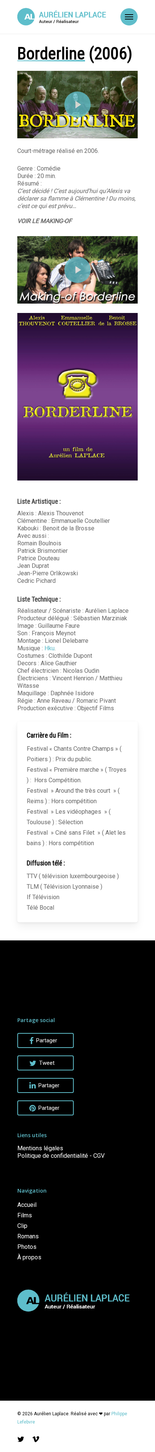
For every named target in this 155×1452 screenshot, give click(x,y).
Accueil (26, 1204)
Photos (26, 1246)
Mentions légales (40, 1148)
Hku (49, 648)
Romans (28, 1236)
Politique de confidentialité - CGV (61, 1155)
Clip (22, 1225)
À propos (29, 1257)
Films (24, 1215)
